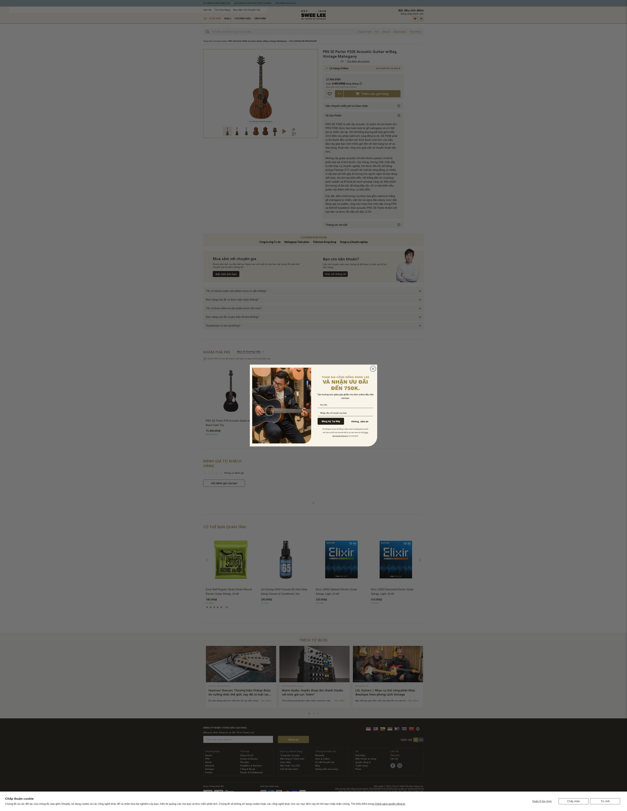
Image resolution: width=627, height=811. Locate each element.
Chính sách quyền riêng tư (390, 804)
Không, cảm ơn (359, 421)
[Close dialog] (373, 369)
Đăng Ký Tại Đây (331, 421)
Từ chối (605, 801)
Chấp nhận (573, 801)
